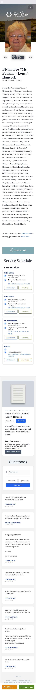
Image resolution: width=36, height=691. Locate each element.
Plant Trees (25, 288)
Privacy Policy (12, 682)
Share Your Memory (13, 452)
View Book (9, 421)
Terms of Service (23, 682)
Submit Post (18, 485)
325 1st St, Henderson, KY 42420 (19, 284)
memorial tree (27, 233)
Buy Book (21, 421)
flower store (25, 236)
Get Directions (11, 288)
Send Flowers (25, 360)
